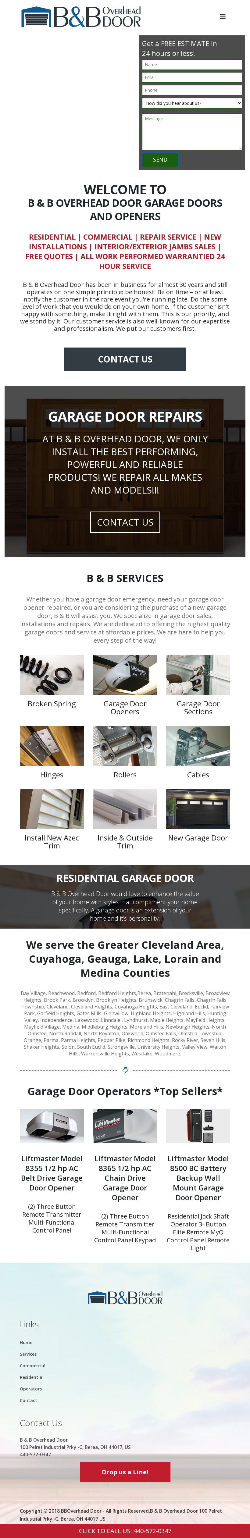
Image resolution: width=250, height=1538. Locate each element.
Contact (28, 1400)
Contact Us (125, 359)
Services (28, 1354)
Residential (32, 1377)
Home (26, 1342)
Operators (31, 1389)
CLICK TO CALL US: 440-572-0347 (125, 1531)
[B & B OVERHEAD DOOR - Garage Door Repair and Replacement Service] (81, 17)
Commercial (32, 1365)
